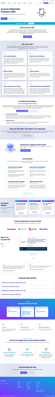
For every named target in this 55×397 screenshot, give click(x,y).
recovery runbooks (38, 88)
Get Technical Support (24, 327)
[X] (4, 383)
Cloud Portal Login (51, 0)
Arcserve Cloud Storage (27, 352)
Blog (27, 384)
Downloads (47, 0)
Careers (37, 384)
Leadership (38, 383)
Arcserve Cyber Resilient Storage (9, 352)
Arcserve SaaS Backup (46, 352)
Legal (37, 388)
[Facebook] (1, 383)
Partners (18, 384)
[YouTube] (6, 383)
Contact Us (4, 327)
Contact (37, 387)
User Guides (28, 388)
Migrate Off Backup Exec (39, 391)
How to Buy (19, 383)
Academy (28, 383)
